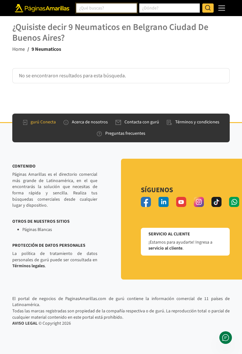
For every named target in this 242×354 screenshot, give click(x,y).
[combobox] (106, 8)
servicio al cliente (165, 248)
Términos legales (28, 266)
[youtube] (181, 202)
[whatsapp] (234, 202)
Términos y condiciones (197, 122)
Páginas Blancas (37, 230)
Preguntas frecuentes (125, 133)
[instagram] (199, 202)
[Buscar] (208, 8)
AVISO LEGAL (24, 323)
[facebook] (146, 202)
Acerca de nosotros (90, 122)
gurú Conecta (43, 122)
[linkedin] (163, 202)
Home (18, 49)
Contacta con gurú (141, 122)
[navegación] (222, 8)
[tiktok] (216, 202)
